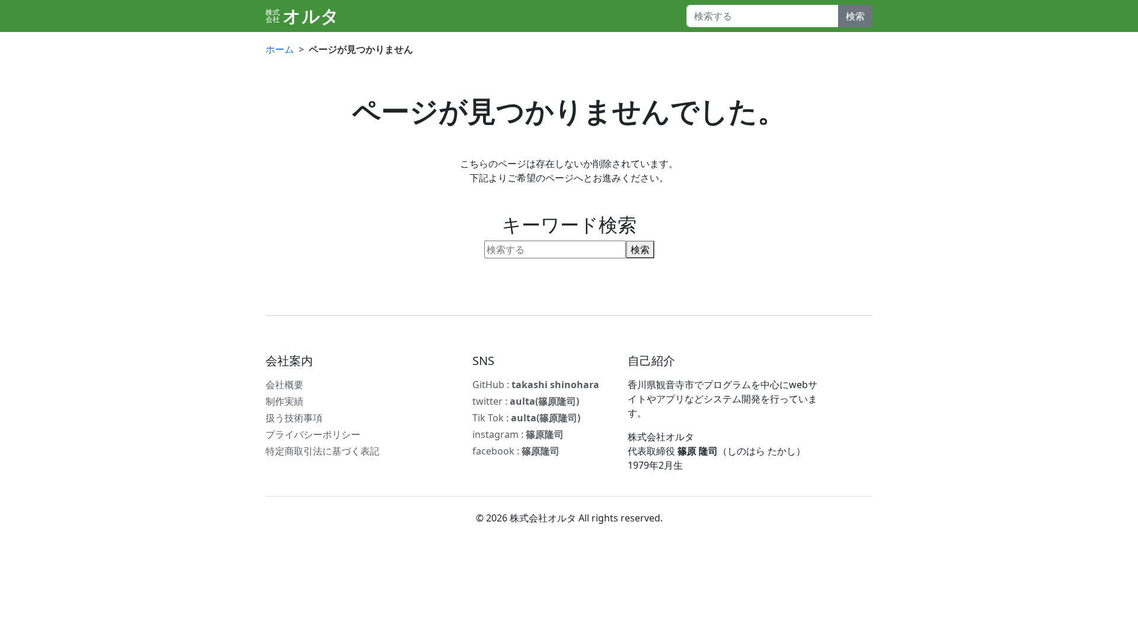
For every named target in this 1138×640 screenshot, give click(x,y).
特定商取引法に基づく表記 (322, 450)
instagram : (518, 434)
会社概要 (284, 384)
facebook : (516, 450)
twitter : (525, 401)
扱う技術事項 (294, 417)
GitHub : (535, 384)
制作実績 (284, 401)
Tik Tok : (526, 417)
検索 (855, 16)
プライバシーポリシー (313, 434)
